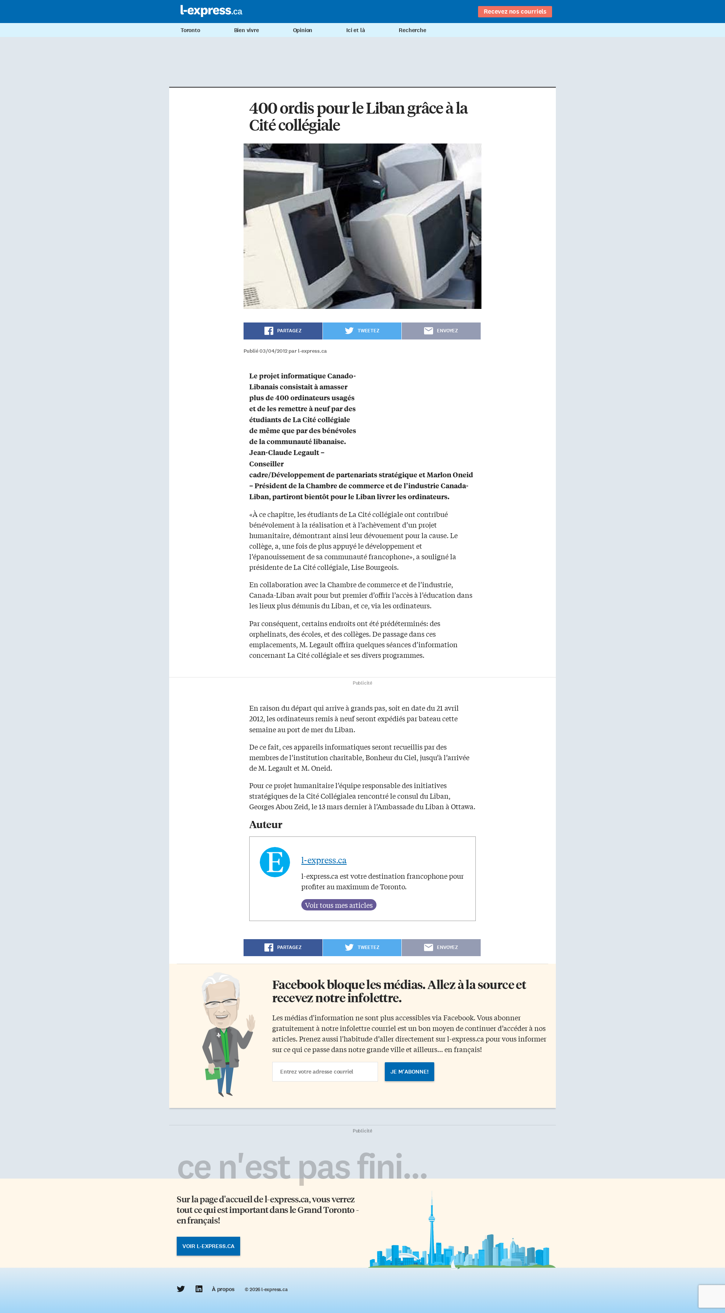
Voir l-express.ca (208, 1246)
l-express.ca (324, 860)
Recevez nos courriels (515, 11)
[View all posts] (338, 904)
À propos (223, 1289)
